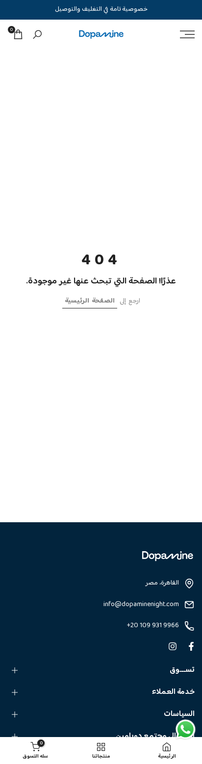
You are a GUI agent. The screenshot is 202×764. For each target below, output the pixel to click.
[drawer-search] (37, 34)
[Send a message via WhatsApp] (185, 729)
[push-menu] (187, 34)
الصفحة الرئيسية (90, 301)
